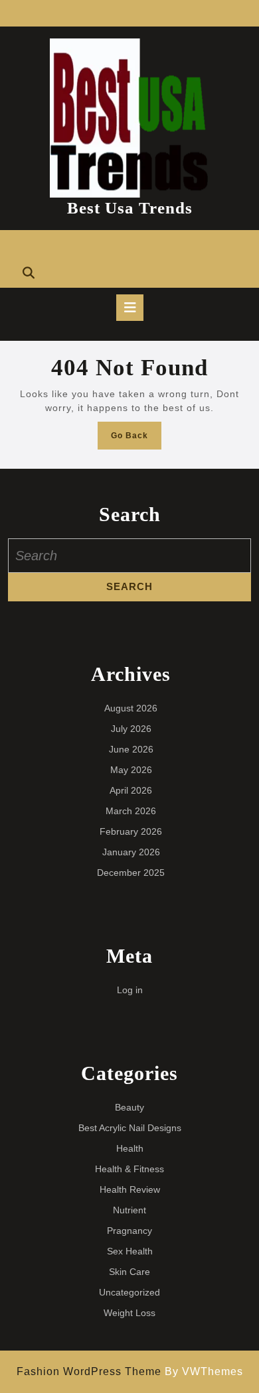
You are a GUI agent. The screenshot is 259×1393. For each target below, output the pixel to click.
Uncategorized (129, 1292)
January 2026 (131, 852)
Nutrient (129, 1210)
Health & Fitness (129, 1169)
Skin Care (129, 1271)
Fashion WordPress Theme (89, 1371)
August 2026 (130, 708)
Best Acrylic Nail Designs (129, 1127)
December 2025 (131, 872)
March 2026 (131, 811)
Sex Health (130, 1251)
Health (129, 1148)
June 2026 (131, 749)
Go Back (136, 439)
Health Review (130, 1189)
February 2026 (131, 831)
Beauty (129, 1107)
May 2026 (131, 769)
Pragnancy (129, 1230)
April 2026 (131, 790)
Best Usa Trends (130, 208)
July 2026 (131, 728)
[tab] (129, 307)
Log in (130, 990)
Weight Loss (129, 1312)
